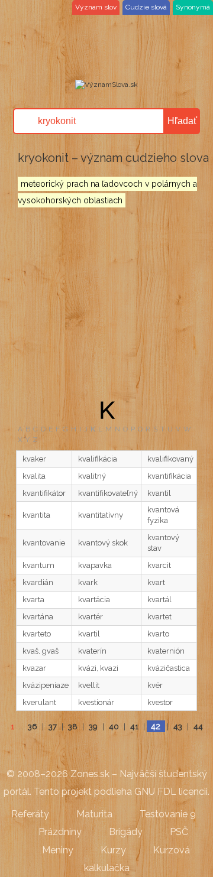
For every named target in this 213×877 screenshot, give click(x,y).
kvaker (34, 458)
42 (155, 726)
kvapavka (95, 565)
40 (114, 726)
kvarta (33, 599)
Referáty (30, 814)
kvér (155, 685)
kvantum (38, 565)
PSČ (179, 831)
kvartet (159, 616)
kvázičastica (168, 668)
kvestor (160, 702)
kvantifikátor (44, 493)
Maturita (94, 814)
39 (93, 726)
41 (134, 726)
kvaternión (166, 651)
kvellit (88, 685)
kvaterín (92, 651)
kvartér (90, 616)
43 (177, 726)
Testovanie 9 (168, 814)
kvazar (34, 668)
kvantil (159, 493)
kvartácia (94, 599)
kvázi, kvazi (98, 668)
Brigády (126, 831)
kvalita (34, 476)
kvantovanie (43, 542)
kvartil (89, 633)
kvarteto (36, 633)
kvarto (158, 633)
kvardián (37, 582)
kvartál (159, 599)
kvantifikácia (169, 476)
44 (198, 726)
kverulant (39, 702)
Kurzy (113, 850)
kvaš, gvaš (40, 651)
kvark (88, 582)
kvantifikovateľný (108, 493)
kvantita (36, 515)
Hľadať (182, 121)
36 (32, 726)
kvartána (37, 616)
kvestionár (96, 702)
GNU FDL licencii (171, 791)
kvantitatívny (100, 515)
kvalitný (92, 476)
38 (73, 726)
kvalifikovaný (170, 458)
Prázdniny (60, 831)
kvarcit (159, 565)
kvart (156, 582)
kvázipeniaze (45, 685)
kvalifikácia (97, 458)
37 (53, 726)
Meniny (57, 850)
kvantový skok (103, 542)
